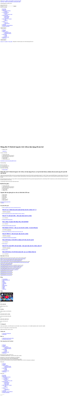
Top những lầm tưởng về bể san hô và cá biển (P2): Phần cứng (10, 267)
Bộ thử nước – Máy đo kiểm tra (7, 25)
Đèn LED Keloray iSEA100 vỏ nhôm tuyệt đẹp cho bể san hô (18, 239)
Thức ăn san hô (6, 23)
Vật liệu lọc (4, 24)
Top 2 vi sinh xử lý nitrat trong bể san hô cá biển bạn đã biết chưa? (11, 260)
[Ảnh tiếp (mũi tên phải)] (1, 395)
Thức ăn (3, 21)
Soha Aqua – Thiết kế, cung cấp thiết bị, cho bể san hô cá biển (10, 1)
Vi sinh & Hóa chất (5, 12)
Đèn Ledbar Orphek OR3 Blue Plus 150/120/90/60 (15, 221)
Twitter (5, 201)
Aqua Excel (4, 283)
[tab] (35, 169)
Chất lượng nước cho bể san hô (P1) (6, 275)
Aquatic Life (4, 151)
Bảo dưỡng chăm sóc (7, 33)
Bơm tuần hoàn (6, 16)
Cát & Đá (6, 20)
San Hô (5, 36)
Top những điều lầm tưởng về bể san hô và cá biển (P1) (9, 269)
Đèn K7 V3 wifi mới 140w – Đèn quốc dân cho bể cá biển (17, 215)
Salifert (3, 288)
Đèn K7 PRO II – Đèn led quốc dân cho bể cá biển (15, 233)
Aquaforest (4, 282)
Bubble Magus (4, 285)
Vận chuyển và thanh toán (6, 333)
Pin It (9, 201)
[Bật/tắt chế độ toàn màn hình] (2, 394)
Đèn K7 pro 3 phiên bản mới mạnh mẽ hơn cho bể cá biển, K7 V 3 (19, 209)
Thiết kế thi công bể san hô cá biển (8, 338)
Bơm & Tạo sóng (5, 15)
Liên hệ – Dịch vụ (5, 31)
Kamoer (3, 286)
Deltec (3, 280)
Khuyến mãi (4, 371)
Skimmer (5, 11)
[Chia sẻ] (1, 394)
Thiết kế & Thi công (7, 32)
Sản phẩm (4, 30)
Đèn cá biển (4, 9)
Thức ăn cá (6, 22)
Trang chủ (4, 29)
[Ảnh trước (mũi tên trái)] (0, 395)
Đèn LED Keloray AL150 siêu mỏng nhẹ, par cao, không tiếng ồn (19, 251)
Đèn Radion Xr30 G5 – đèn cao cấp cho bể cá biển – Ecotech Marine (20, 227)
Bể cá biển (4, 8)
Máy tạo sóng (6, 17)
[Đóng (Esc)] (0, 394)
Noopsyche (4, 289)
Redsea (3, 281)
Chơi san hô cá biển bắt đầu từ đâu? (6, 264)
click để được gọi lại (3, 160)
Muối (5, 19)
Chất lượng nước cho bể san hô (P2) (6, 273)
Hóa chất (5, 13)
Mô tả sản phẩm (5, 169)
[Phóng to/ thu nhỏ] (3, 394)
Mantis (3, 287)
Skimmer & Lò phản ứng (6, 10)
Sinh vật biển (4, 34)
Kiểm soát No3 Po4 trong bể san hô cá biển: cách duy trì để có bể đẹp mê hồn (12, 258)
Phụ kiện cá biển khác (5, 26)
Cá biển (5, 35)
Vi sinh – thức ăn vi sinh (8, 14)
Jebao (3, 284)
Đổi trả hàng (4, 334)
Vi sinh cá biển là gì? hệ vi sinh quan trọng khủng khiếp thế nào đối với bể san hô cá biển (14, 262)
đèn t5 (3, 202)
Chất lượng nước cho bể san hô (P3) (6, 271)
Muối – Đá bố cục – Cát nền (7, 18)
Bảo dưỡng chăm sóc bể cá (6, 339)
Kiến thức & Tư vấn (5, 37)
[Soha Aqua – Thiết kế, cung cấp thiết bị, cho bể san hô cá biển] (10, 0)
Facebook (2, 201)
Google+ (7, 201)
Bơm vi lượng (6, 384)
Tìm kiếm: (2, 6)
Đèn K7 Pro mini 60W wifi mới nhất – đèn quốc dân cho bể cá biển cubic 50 (22, 245)
